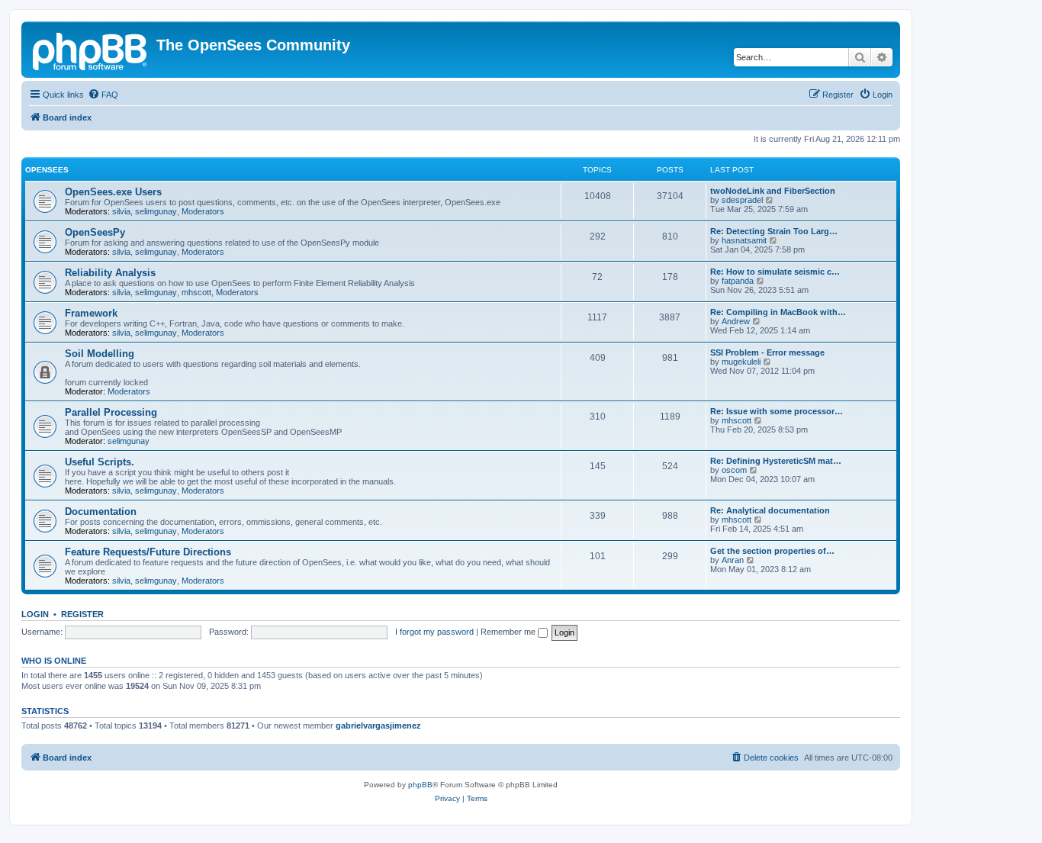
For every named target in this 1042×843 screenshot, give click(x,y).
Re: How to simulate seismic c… (775, 271)
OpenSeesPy (95, 232)
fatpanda (738, 280)
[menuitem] (103, 94)
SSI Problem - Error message (767, 352)
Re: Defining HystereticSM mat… (775, 460)
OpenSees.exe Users (113, 192)
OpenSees (47, 170)
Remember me (509, 631)
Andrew (736, 321)
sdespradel (742, 199)
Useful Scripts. (99, 462)
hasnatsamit (744, 240)
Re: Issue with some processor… (776, 411)
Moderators (203, 211)
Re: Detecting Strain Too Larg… (774, 231)
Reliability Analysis (110, 272)
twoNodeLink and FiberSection (772, 190)
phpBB (420, 784)
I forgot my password (434, 631)
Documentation (101, 511)
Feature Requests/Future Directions (148, 552)
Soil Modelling (99, 353)
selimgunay (156, 211)
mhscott (196, 292)
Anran (733, 560)
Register (82, 614)
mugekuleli (741, 361)
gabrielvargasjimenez (378, 725)
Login (35, 614)
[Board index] (90, 49)
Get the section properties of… (772, 550)
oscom (734, 470)
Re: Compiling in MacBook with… (778, 312)
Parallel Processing (111, 412)
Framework (91, 313)
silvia (121, 211)
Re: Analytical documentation (770, 510)
